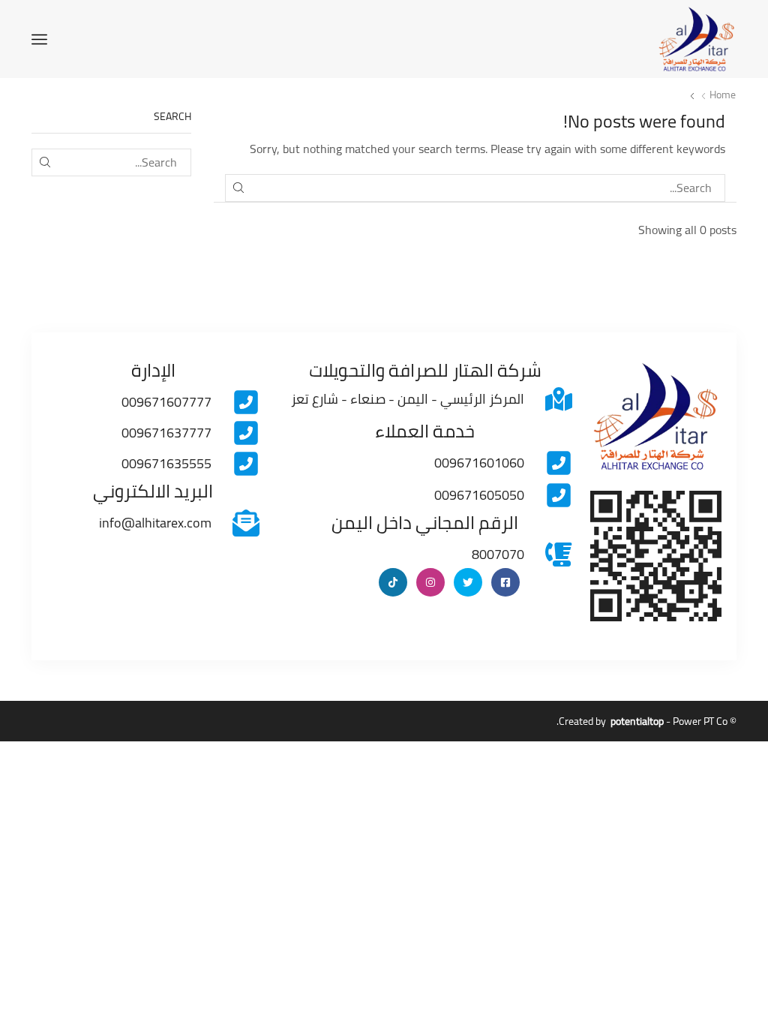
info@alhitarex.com (155, 522)
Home (723, 94)
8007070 (498, 554)
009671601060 (479, 462)
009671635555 (167, 463)
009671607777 (167, 401)
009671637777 (167, 432)
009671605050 (479, 494)
